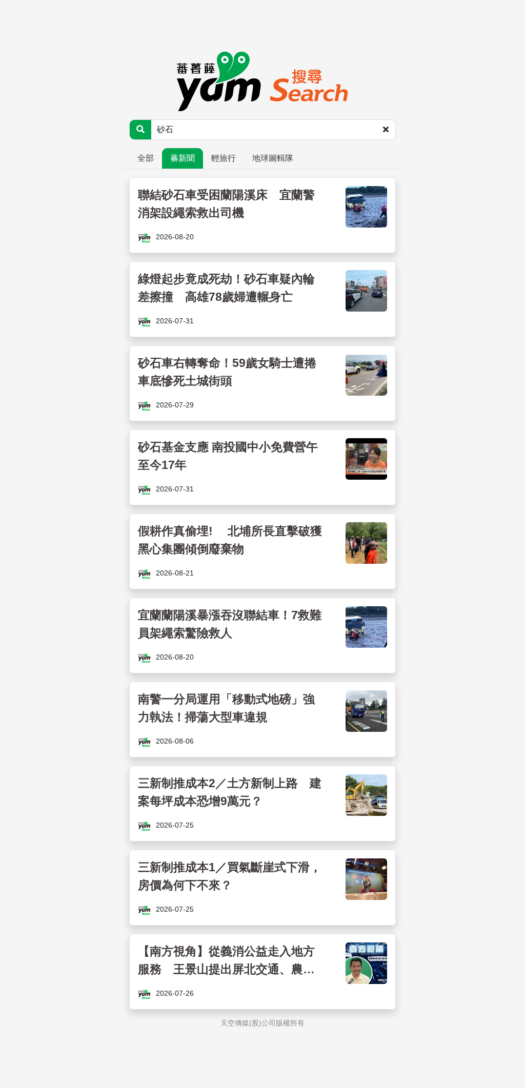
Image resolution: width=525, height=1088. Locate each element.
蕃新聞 (182, 158)
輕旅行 (223, 158)
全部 (145, 158)
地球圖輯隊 (272, 158)
